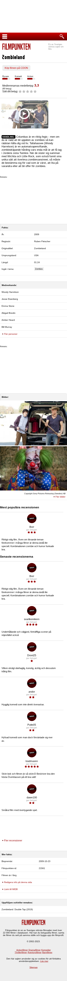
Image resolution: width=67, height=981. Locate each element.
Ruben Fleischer (42, 241)
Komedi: (18, 76)
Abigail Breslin (8, 313)
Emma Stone (8, 306)
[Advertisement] (33, 200)
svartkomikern (31, 619)
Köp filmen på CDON (16, 68)
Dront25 (31, 655)
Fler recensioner (13, 840)
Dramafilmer (35, 950)
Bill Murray (7, 327)
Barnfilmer (47, 952)
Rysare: (5, 76)
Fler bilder (60, 496)
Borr (31, 527)
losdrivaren (32, 761)
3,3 (36, 85)
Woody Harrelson (10, 292)
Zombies (39, 269)
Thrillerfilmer (21, 952)
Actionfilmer (22, 950)
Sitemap (33, 967)
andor (32, 691)
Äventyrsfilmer (35, 952)
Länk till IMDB (11, 889)
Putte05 (31, 724)
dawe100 (32, 797)
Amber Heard (8, 320)
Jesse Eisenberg (10, 299)
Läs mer (44, 961)
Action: (30, 76)
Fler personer (10, 334)
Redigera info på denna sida (18, 882)
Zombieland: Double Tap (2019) (17, 909)
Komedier (46, 950)
